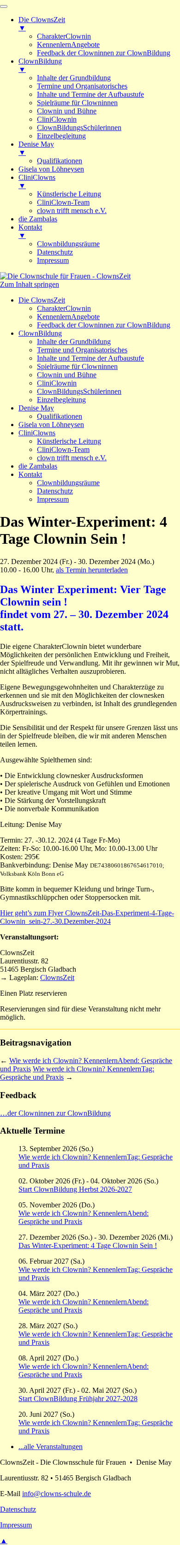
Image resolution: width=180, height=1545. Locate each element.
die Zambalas (37, 466)
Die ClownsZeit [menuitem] (41, 24)
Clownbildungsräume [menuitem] (68, 244)
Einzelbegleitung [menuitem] (61, 136)
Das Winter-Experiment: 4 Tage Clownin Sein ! (87, 1245)
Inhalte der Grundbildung (74, 341)
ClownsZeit (57, 977)
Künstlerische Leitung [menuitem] (69, 194)
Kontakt (30, 474)
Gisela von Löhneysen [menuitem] (51, 169)
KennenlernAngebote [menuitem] (68, 44)
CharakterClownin (64, 308)
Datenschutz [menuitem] (55, 252)
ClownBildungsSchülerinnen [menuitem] (79, 127)
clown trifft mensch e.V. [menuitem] (72, 210)
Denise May (36, 408)
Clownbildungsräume (68, 483)
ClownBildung (40, 333)
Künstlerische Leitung (69, 441)
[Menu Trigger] (3, 6)
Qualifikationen (59, 416)
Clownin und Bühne (66, 375)
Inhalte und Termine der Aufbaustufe (90, 358)
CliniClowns (36, 433)
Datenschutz (55, 491)
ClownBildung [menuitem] (40, 65)
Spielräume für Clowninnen (77, 366)
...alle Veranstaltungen (50, 1446)
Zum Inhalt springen (29, 284)
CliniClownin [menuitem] (57, 119)
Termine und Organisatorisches (82, 350)
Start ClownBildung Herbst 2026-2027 (75, 1189)
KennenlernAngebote (68, 317)
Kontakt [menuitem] (30, 231)
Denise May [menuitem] (36, 148)
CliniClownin (57, 383)
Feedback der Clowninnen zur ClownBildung (103, 325)
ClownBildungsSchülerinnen (79, 391)
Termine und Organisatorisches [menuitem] (82, 86)
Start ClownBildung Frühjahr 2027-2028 (78, 1398)
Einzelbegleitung (61, 400)
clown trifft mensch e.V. (72, 458)
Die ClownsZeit (41, 300)
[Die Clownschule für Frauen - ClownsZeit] (65, 276)
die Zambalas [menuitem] (37, 219)
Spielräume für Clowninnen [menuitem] (77, 103)
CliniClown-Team (63, 449)
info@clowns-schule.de (56, 1493)
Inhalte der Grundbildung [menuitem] (74, 78)
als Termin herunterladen (92, 570)
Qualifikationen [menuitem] (59, 161)
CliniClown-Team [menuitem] (63, 202)
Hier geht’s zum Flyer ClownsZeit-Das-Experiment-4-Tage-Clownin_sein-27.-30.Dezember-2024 (87, 917)
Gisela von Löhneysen (51, 424)
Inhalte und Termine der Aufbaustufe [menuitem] (90, 94)
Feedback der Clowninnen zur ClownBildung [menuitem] (103, 53)
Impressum (53, 499)
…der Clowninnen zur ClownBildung (55, 1113)
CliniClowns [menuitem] (36, 181)
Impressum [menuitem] (53, 260)
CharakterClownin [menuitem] (64, 36)
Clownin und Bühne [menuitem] (66, 111)
